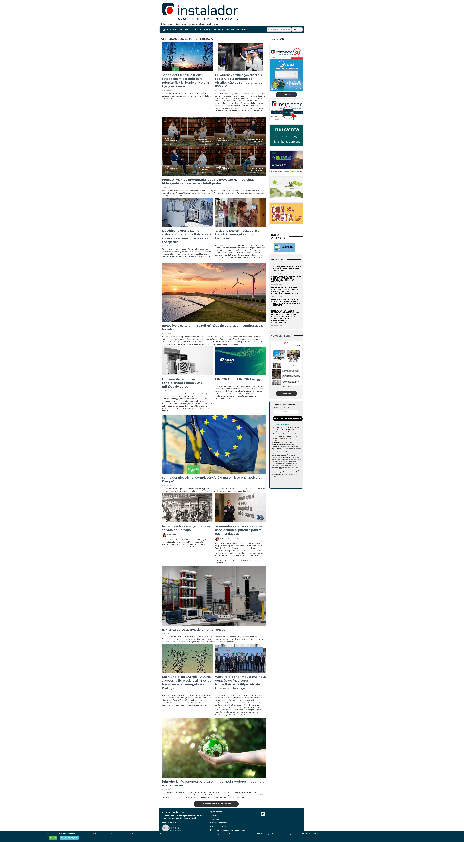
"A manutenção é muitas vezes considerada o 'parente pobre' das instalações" (238, 529)
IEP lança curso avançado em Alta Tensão (193, 629)
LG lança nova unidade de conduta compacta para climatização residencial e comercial (285, 302)
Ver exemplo (289, 407)
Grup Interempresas (66, 834)
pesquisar (297, 29)
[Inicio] (163, 29)
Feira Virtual (218, 29)
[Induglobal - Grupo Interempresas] (171, 828)
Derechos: (293, 461)
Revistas (229, 29)
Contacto (214, 815)
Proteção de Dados (218, 823)
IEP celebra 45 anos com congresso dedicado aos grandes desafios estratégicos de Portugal (285, 291)
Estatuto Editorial (169, 822)
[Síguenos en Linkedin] (263, 814)
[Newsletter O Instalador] (286, 363)
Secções (183, 29)
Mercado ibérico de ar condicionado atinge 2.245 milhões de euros (182, 382)
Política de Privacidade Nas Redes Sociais (227, 830)
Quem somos (216, 812)
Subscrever (286, 95)
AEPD (295, 473)
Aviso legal (214, 819)
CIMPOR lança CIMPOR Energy (238, 379)
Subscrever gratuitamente (287, 418)
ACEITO (53, 838)
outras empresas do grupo (293, 459)
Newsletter (241, 29)
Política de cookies (218, 826)
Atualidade (171, 29)
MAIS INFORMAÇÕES (69, 838)
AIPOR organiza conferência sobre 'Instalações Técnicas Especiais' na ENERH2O (286, 279)
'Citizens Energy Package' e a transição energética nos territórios (237, 234)
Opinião (194, 29)
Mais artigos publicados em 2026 (216, 804)
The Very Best (205, 29)
